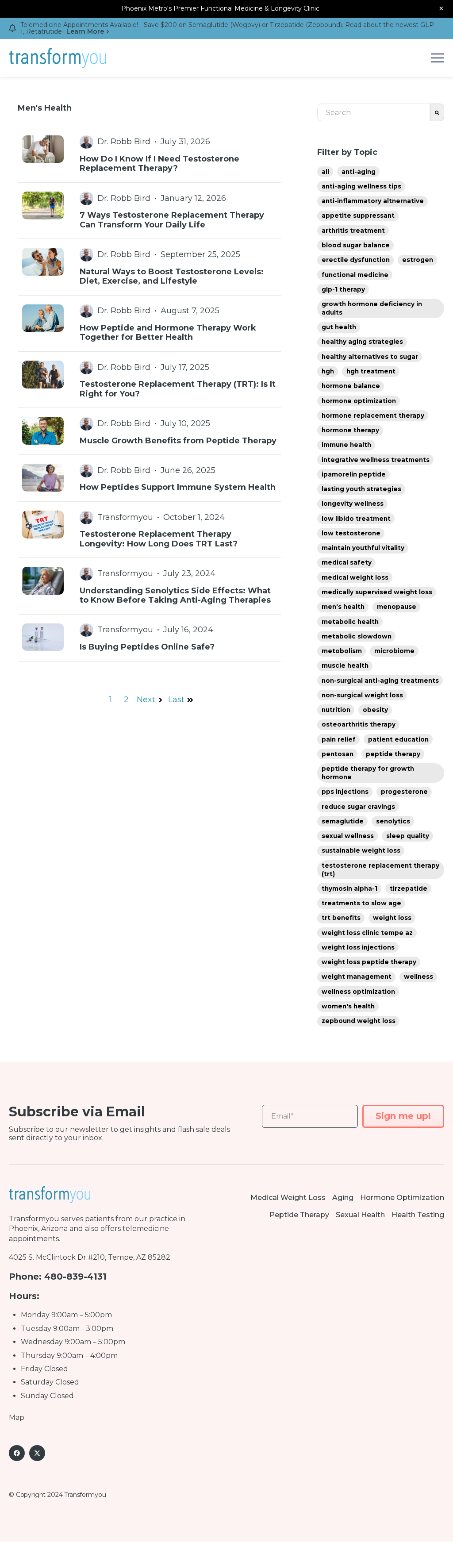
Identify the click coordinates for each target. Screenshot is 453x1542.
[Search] (437, 112)
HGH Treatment (370, 371)
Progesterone (404, 791)
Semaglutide (343, 821)
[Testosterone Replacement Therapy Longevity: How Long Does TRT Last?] (149, 529)
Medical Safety (347, 562)
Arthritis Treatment (353, 230)
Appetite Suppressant (358, 215)
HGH (328, 371)
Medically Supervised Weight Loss (377, 592)
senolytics (393, 821)
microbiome (394, 650)
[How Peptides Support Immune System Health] (149, 478)
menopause (396, 606)
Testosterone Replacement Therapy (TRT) (380, 869)
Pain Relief (339, 739)
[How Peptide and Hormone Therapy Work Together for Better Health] (149, 323)
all (325, 171)
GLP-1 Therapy (343, 289)
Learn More (85, 31)
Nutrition (336, 709)
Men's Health (343, 606)
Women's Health (348, 1006)
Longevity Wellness (353, 503)
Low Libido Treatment (356, 518)
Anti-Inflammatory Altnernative (373, 200)
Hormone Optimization (359, 400)
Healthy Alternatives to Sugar (370, 356)
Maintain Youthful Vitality (363, 547)
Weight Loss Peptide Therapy (369, 961)
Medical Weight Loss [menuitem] (288, 1197)
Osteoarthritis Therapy (358, 724)
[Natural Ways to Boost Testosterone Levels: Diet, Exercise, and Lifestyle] (149, 266)
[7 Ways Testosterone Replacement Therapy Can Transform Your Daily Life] (149, 210)
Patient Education (398, 739)
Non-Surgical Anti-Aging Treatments (380, 680)
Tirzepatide (408, 888)
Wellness (418, 976)
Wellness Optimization (358, 991)
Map (16, 1417)
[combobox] (373, 112)
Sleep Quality (407, 835)
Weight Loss (392, 917)
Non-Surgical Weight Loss (362, 695)
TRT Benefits (341, 917)
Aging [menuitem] (342, 1197)
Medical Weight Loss (355, 577)
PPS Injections (345, 791)
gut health (339, 327)
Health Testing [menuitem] (418, 1215)
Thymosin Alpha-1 (349, 888)
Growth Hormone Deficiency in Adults (372, 308)
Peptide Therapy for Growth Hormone (368, 773)
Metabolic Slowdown (357, 636)
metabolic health (350, 621)
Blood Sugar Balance (356, 245)
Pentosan (337, 754)
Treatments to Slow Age (361, 903)
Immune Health (346, 444)
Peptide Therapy (393, 754)
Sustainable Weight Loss (361, 850)
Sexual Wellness (348, 835)
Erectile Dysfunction (356, 259)
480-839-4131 (75, 1276)
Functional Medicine (355, 274)
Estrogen (417, 259)
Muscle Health (345, 665)
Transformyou (34, 1219)
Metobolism (342, 650)
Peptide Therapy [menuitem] (299, 1215)
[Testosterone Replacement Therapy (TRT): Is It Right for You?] (149, 379)
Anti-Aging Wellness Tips (361, 186)
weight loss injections (358, 947)
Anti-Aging (359, 171)
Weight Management (357, 976)
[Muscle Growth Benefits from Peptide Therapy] (149, 431)
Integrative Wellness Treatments (376, 459)
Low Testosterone (351, 533)
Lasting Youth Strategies (361, 488)
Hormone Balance (351, 385)
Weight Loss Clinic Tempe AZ (367, 932)
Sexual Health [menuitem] (360, 1215)
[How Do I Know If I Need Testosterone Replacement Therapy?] (149, 154)
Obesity (375, 709)
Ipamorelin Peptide (354, 474)
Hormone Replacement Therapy (373, 415)
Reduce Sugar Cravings (358, 806)
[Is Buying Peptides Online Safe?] (149, 638)
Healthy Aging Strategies (362, 341)
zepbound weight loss (358, 1020)
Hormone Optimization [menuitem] (402, 1197)
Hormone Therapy (350, 430)
